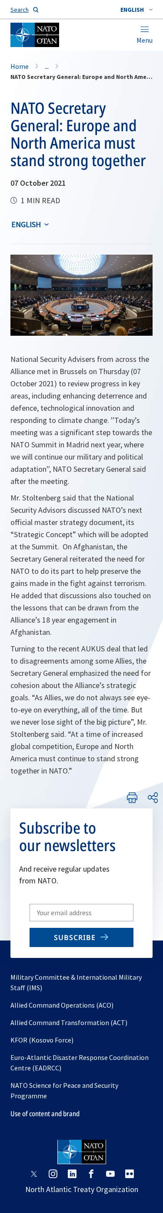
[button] (136, 9)
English (26, 224)
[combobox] (136, 9)
